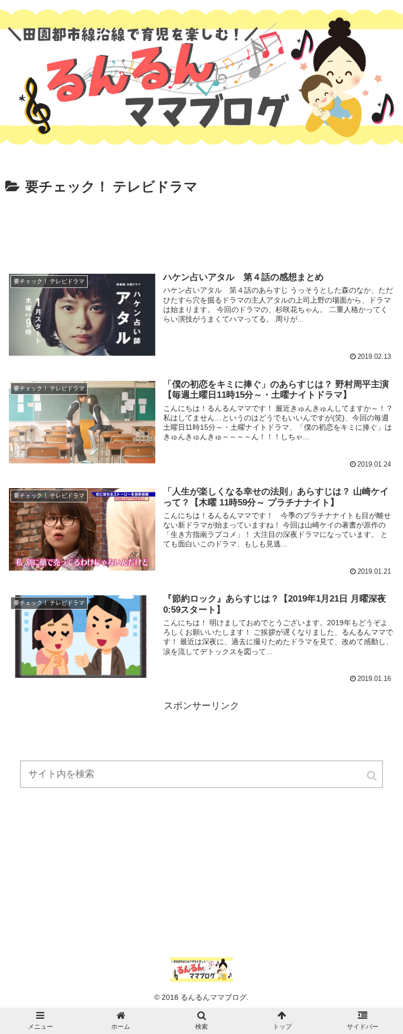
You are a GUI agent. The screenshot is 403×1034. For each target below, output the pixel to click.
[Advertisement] (201, 228)
